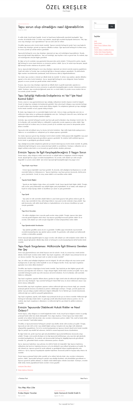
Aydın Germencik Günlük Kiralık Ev (67, 393)
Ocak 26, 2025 (22, 30)
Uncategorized (23, 24)
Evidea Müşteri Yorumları (27, 393)
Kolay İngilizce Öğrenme (25, 370)
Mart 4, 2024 (21, 396)
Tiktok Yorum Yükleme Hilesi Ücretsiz (102, 46)
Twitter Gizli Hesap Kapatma (102, 52)
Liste (95, 41)
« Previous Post (23, 378)
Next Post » (84, 378)
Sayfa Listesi (98, 43)
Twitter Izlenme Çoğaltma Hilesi (103, 54)
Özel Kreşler (66, 7)
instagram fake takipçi (24, 366)
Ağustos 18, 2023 (59, 396)
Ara (95, 23)
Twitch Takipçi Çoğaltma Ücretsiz (104, 50)
